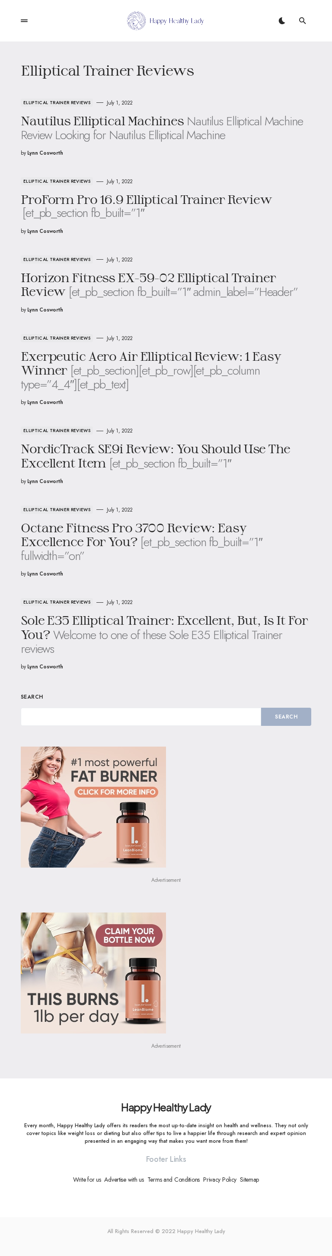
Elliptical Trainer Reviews (56, 102)
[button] (24, 20)
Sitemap (249, 1179)
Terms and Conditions (173, 1179)
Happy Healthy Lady (166, 1106)
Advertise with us (124, 1179)
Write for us (87, 1179)
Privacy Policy (219, 1179)
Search (32, 697)
